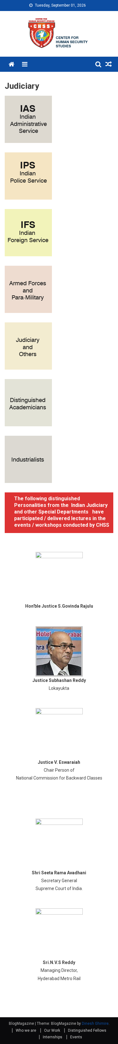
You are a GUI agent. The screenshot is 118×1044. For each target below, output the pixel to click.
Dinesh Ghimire (95, 1023)
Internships (52, 1037)
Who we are (26, 1030)
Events (76, 1037)
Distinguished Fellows (87, 1030)
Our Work (52, 1030)
